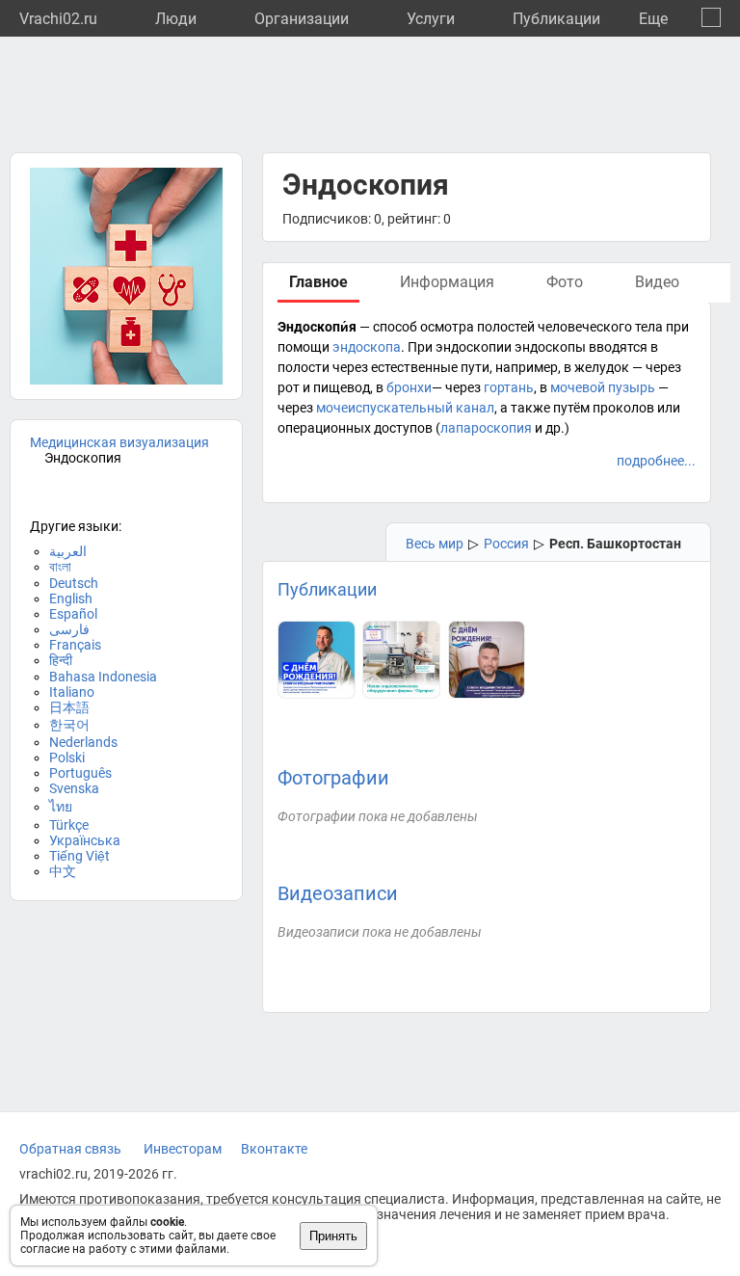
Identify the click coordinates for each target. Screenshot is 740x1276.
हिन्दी (60, 660)
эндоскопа (366, 347)
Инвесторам (183, 1148)
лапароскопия (486, 428)
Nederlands (83, 742)
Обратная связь (70, 1148)
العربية (68, 551)
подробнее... (656, 460)
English (70, 598)
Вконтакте (274, 1148)
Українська (84, 840)
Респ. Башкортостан (615, 543)
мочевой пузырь (602, 387)
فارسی (69, 629)
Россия (506, 543)
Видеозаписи (338, 893)
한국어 (69, 724)
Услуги (431, 19)
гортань (509, 387)
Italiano (71, 692)
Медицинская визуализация (119, 442)
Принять (333, 1236)
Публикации (556, 19)
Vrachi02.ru (58, 19)
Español (73, 614)
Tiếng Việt (79, 856)
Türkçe (69, 825)
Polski (67, 757)
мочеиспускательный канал (405, 407)
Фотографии (333, 777)
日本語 (69, 707)
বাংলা (60, 566)
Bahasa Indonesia (103, 676)
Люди (176, 19)
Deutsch (73, 583)
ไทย (60, 806)
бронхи (409, 387)
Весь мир (434, 543)
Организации (301, 19)
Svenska (74, 788)
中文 (62, 871)
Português (80, 773)
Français (75, 644)
